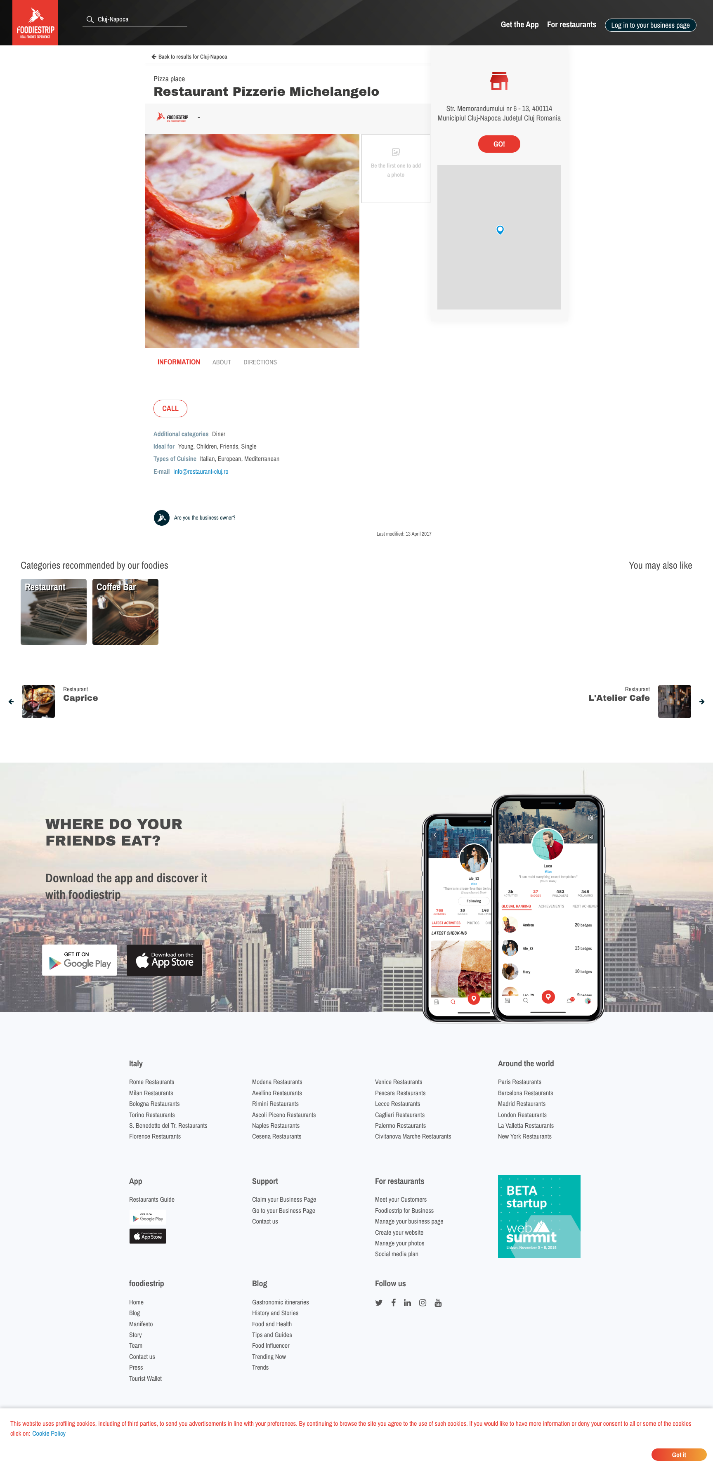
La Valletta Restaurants (526, 1125)
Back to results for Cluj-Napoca (192, 57)
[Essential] (147, 1241)
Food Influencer (271, 1345)
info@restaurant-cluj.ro (201, 471)
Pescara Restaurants (400, 1092)
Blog (134, 1312)
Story (135, 1334)
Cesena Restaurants (277, 1136)
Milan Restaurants (151, 1092)
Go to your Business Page (283, 1210)
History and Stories (275, 1312)
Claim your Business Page (284, 1199)
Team (135, 1345)
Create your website (399, 1232)
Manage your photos (400, 1242)
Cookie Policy (49, 1433)
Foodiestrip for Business (404, 1210)
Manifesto (141, 1323)
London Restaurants (522, 1114)
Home (136, 1301)
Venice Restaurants (399, 1081)
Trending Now (269, 1356)
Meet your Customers (401, 1199)
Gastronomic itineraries (280, 1301)
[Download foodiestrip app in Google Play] (79, 974)
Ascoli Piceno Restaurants (284, 1114)
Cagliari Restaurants (400, 1114)
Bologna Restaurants (154, 1103)
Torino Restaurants (152, 1114)
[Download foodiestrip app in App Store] (164, 974)
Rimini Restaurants (275, 1103)
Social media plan (396, 1253)
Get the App (520, 24)
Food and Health (272, 1323)
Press (136, 1367)
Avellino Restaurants (277, 1092)
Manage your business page (409, 1221)
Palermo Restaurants (400, 1125)
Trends (260, 1367)
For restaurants (572, 24)
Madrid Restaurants (521, 1103)
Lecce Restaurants (397, 1103)
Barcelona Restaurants (525, 1092)
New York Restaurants (525, 1136)
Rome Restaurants (151, 1081)
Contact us (265, 1221)
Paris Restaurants (519, 1081)
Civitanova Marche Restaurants (413, 1136)
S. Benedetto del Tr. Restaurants (168, 1125)
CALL (170, 408)
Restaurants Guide (152, 1199)
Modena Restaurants (277, 1081)
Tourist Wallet (145, 1378)
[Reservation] (147, 1222)
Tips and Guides (272, 1334)
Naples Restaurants (276, 1125)
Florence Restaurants (155, 1136)
